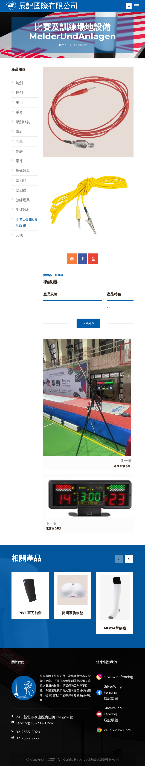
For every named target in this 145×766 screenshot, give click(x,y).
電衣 (19, 132)
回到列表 (88, 323)
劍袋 (19, 151)
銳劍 (19, 93)
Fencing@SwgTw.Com (34, 723)
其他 (19, 235)
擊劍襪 (21, 190)
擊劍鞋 (21, 180)
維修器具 (23, 171)
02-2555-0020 (28, 732)
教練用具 (23, 200)
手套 (19, 112)
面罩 (19, 141)
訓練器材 (23, 210)
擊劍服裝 (23, 122)
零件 (19, 161)
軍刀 (19, 102)
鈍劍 (19, 83)
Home (62, 45)
